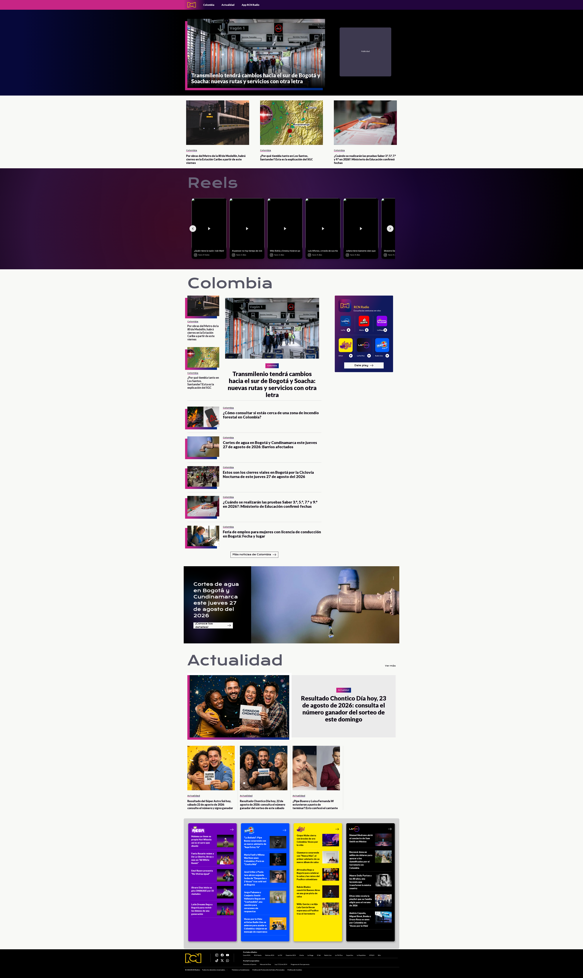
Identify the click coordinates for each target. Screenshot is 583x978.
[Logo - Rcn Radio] (191, 4)
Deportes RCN (291, 955)
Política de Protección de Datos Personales (268, 970)
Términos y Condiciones (240, 970)
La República (361, 955)
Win (379, 955)
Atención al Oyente (249, 964)
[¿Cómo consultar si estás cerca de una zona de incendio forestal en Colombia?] (203, 417)
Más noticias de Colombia (251, 554)
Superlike (349, 955)
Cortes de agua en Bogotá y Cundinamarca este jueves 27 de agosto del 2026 (216, 599)
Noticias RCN (269, 955)
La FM (280, 955)
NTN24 (371, 955)
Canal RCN (246, 955)
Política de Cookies (295, 970)
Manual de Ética (265, 964)
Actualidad (228, 4)
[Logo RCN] (193, 958)
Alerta (301, 955)
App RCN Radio (250, 4)
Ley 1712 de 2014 (281, 964)
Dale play (361, 365)
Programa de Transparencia (300, 964)
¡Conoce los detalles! (204, 625)
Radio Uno (327, 955)
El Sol (319, 955)
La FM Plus (339, 955)
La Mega (310, 955)
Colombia (208, 4)
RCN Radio (257, 955)
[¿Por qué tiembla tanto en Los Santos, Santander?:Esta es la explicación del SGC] (291, 122)
